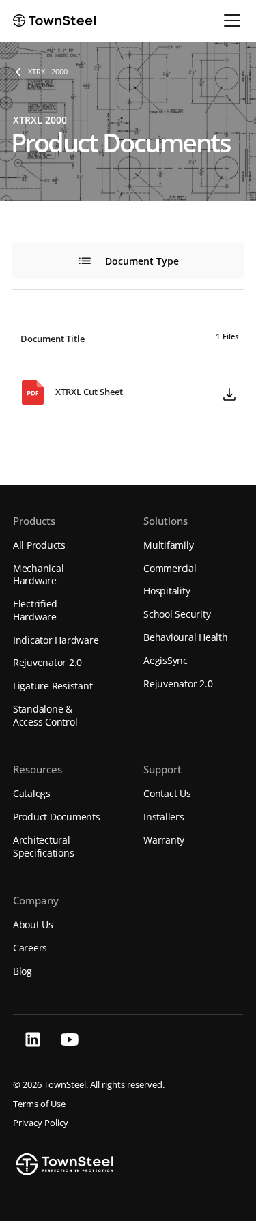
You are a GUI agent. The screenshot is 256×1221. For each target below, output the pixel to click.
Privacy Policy (40, 1123)
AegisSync (165, 660)
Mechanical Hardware (38, 575)
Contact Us (167, 793)
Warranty (163, 839)
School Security (176, 613)
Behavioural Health (185, 637)
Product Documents (56, 816)
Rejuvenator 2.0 (47, 662)
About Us (33, 924)
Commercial (170, 568)
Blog (22, 970)
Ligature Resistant (53, 685)
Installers (163, 816)
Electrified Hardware (35, 610)
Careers (30, 947)
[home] (54, 21)
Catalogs (32, 793)
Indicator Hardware (56, 639)
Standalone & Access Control (45, 715)
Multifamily (168, 544)
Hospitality (166, 590)
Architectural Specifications (43, 846)
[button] (229, 20)
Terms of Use (39, 1104)
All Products (39, 544)
